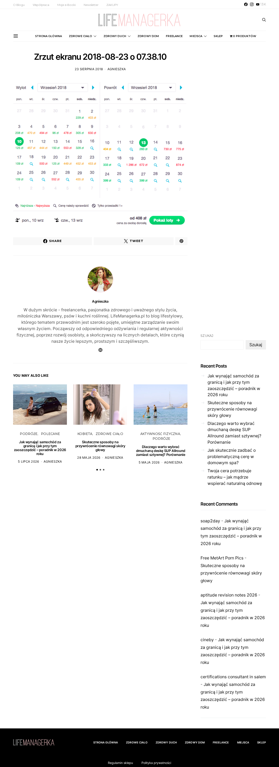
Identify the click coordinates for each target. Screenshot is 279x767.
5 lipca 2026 (28, 461)
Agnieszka (116, 69)
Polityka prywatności (156, 763)
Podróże (28, 434)
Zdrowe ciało (80, 36)
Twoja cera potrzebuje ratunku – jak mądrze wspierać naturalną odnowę (235, 477)
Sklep (218, 36)
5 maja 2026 (149, 462)
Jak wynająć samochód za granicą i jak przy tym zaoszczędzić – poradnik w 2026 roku (40, 448)
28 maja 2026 (88, 457)
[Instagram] (251, 4)
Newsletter (91, 5)
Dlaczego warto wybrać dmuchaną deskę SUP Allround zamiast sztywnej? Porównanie (160, 451)
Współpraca (41, 5)
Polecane (50, 434)
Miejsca (196, 36)
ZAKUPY (112, 5)
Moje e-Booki (66, 5)
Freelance (174, 36)
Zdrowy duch (115, 36)
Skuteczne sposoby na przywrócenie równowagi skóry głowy (100, 446)
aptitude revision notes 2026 (229, 595)
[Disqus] (100, 542)
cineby (207, 639)
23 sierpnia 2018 (89, 69)
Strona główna (48, 36)
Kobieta (84, 434)
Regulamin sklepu (120, 763)
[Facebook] (246, 4)
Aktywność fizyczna (160, 434)
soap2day (210, 520)
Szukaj (207, 336)
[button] (97, 469)
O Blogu (19, 5)
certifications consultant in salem (233, 676)
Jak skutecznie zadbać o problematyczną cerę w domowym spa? (232, 456)
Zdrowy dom (148, 36)
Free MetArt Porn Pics (222, 558)
